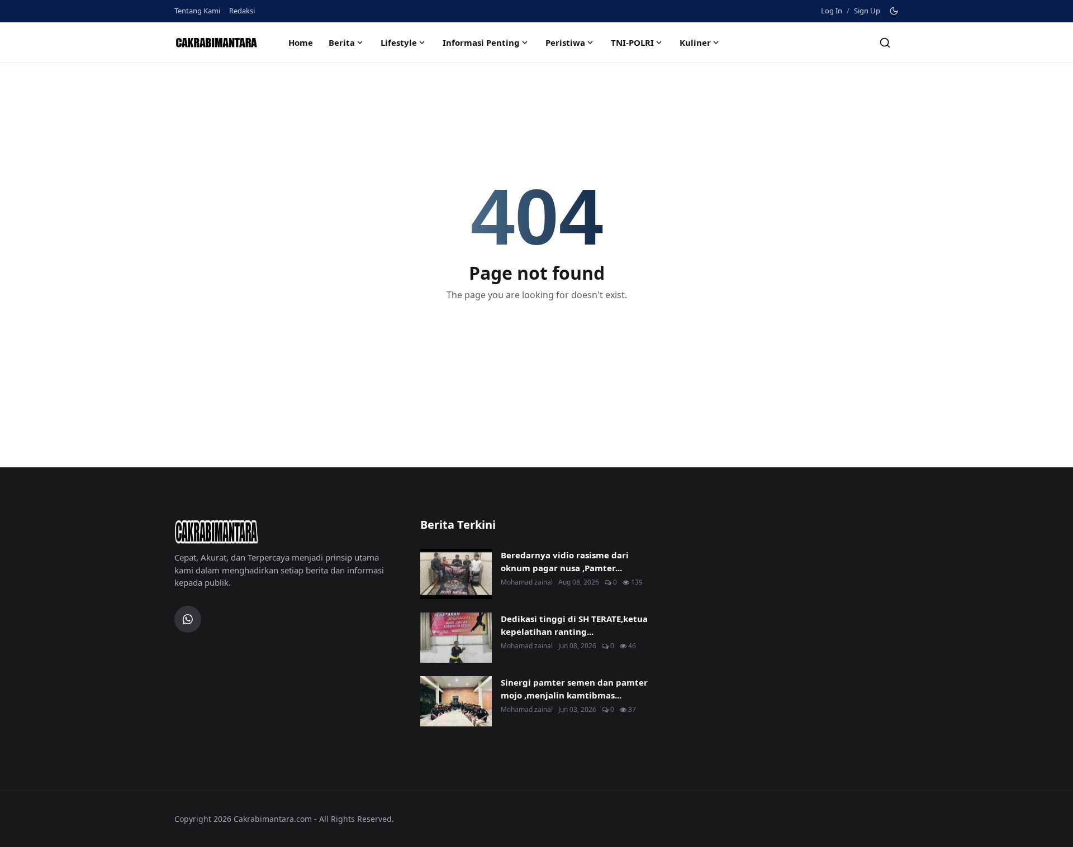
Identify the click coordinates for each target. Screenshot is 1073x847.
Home (300, 42)
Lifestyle (399, 42)
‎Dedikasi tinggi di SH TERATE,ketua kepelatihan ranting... (574, 625)
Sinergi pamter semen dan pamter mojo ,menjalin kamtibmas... (574, 689)
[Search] (885, 42)
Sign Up (867, 11)
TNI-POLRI (632, 42)
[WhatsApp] (187, 619)
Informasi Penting (481, 42)
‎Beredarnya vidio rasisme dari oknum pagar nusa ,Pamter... (565, 561)
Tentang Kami (197, 11)
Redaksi (242, 11)
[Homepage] (216, 42)
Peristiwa (565, 42)
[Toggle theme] (894, 11)
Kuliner (695, 42)
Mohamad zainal (527, 582)
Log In (831, 11)
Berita (342, 42)
